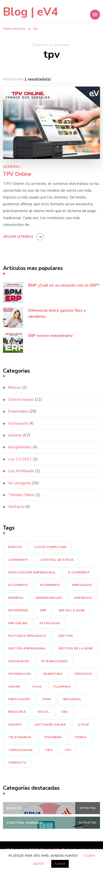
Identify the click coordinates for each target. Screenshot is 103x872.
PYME (46, 699)
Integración (19, 674)
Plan (36, 687)
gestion (65, 636)
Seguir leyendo (18, 236)
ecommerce (50, 585)
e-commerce (79, 572)
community (18, 560)
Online (14, 687)
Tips (48, 750)
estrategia (50, 623)
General (11, 167)
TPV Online (17, 174)
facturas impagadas (27, 636)
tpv (68, 750)
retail (43, 712)
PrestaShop (19, 699)
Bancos (14, 387)
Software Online (50, 725)
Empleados (18, 411)
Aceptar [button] (60, 863)
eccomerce (18, 585)
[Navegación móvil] (95, 15)
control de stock (57, 560)
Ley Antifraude (21, 471)
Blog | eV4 (30, 12)
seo (64, 712)
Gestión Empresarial (27, 648)
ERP (43, 610)
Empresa (16, 598)
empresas (83, 598)
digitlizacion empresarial (32, 572)
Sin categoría (19, 483)
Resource (17, 712)
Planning (62, 687)
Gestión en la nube (75, 648)
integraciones (54, 661)
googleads (18, 661)
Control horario (21, 399)
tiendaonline (20, 750)
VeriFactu (16, 506)
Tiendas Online (21, 495)
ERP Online (17, 623)
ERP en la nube (72, 610)
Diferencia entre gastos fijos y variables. (57, 313)
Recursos (72, 699)
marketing (52, 674)
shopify (15, 725)
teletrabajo (20, 737)
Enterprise (18, 610)
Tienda (80, 737)
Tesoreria (53, 737)
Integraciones (20, 447)
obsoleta (83, 674)
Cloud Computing (50, 547)
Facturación (18, 423)
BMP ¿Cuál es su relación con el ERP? (64, 285)
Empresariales (49, 598)
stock (83, 725)
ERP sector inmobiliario (50, 335)
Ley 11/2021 (20, 459)
